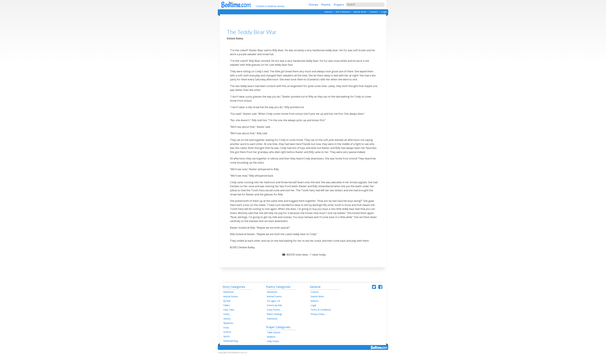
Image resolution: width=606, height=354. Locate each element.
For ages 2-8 (273, 300)
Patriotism (272, 318)
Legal (313, 305)
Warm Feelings (274, 314)
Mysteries (228, 323)
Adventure (228, 291)
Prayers (339, 4)
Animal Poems (274, 296)
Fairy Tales (228, 309)
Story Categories (234, 287)
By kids (227, 300)
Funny (226, 314)
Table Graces (273, 332)
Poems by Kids (274, 305)
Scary (226, 327)
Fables (226, 305)
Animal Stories (230, 296)
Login (384, 11)
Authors (328, 11)
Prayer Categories (278, 327)
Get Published (343, 11)
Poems (325, 4)
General (315, 287)
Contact (374, 11)
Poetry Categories (278, 287)
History (227, 318)
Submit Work (359, 11)
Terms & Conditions (321, 309)
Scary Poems (273, 309)
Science (227, 331)
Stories (313, 4)
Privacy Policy (317, 314)
